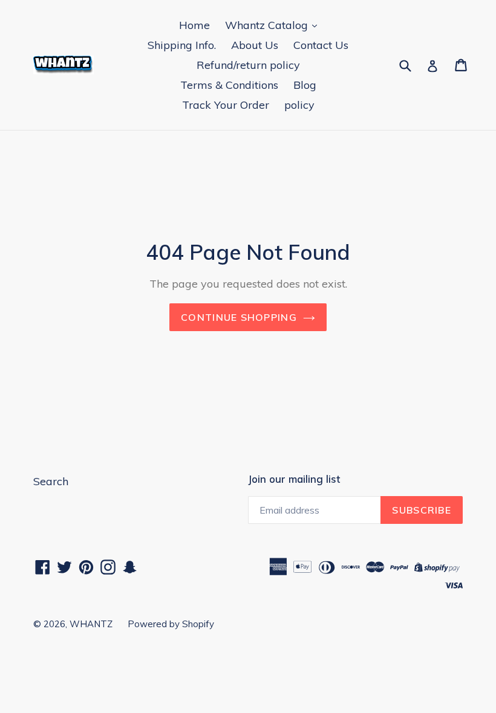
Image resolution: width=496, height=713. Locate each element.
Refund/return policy (248, 65)
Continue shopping (239, 317)
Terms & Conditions (229, 85)
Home (194, 25)
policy (299, 105)
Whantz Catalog (268, 25)
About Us (254, 45)
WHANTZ (91, 624)
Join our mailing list (294, 479)
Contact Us (320, 45)
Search (50, 481)
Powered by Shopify (171, 624)
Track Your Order (225, 105)
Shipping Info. (182, 45)
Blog (304, 85)
